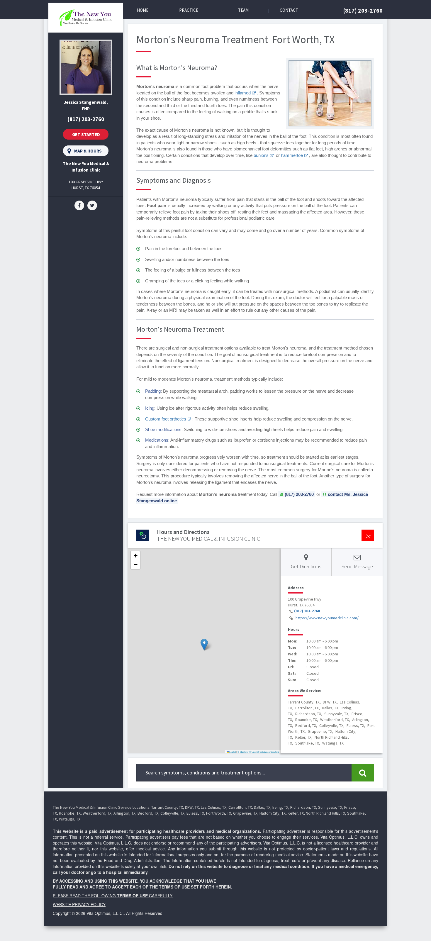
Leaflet (232, 751)
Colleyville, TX (172, 813)
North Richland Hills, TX (325, 813)
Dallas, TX (262, 807)
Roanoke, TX (70, 813)
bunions (261, 155)
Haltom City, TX (272, 813)
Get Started (86, 134)
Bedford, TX (148, 813)
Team (243, 10)
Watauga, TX (69, 819)
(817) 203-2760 (363, 10)
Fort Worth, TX (218, 813)
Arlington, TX (124, 813)
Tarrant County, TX (167, 807)
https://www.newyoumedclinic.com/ (327, 618)
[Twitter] (92, 205)
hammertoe (292, 155)
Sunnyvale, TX (330, 807)
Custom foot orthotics (165, 418)
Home (142, 10)
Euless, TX (195, 813)
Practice (188, 10)
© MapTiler (243, 751)
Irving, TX (280, 807)
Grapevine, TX (245, 813)
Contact (289, 10)
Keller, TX (296, 813)
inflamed (243, 92)
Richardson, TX (303, 807)
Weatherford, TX (97, 813)
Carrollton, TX (240, 807)
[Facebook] (79, 205)
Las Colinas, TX (213, 807)
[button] (204, 645)
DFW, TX (192, 807)
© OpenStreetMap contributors (264, 751)
